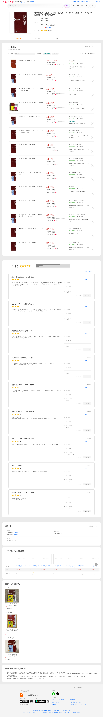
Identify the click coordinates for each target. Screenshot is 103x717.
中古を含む (55, 53)
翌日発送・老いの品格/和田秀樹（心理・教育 (30, 116)
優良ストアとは (55, 702)
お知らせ (54, 704)
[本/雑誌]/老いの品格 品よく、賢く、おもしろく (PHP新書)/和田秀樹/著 (31, 131)
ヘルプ (99, 1)
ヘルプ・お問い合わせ (67, 712)
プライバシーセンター (37, 712)
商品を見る (15, 532)
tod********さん (88, 360)
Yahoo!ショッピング (38, 710)
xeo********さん (88, 495)
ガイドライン (50, 712)
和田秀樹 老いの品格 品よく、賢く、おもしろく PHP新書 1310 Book (31, 89)
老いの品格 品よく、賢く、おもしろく (28, 144)
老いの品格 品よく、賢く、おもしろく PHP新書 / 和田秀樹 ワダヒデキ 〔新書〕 (31, 215)
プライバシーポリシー (27, 712)
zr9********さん (88, 279)
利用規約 (45, 712)
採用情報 (60, 712)
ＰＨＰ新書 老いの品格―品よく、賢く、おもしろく (31, 229)
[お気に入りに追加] (92, 67)
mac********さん (88, 333)
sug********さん (88, 387)
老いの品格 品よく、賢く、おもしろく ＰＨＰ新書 (31, 102)
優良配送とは (73, 699)
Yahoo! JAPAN (76, 1)
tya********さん (88, 441)
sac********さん (88, 468)
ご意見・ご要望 (76, 712)
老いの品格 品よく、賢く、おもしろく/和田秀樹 (30, 74)
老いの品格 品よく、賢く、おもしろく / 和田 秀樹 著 (30, 173)
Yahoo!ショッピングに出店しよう (89, 1)
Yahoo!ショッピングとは (58, 699)
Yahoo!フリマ (66, 710)
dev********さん (88, 414)
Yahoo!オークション (57, 710)
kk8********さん (88, 306)
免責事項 (56, 712)
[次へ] (96, 564)
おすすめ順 (89, 271)
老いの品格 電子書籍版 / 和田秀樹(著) (28, 60)
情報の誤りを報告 (93, 526)
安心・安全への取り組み (76, 702)
